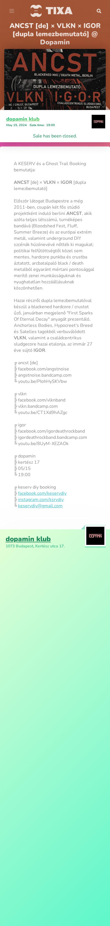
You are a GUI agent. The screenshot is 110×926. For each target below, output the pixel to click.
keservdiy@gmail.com (40, 506)
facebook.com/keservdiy (42, 493)
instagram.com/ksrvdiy (41, 500)
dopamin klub (22, 119)
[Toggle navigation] (12, 11)
